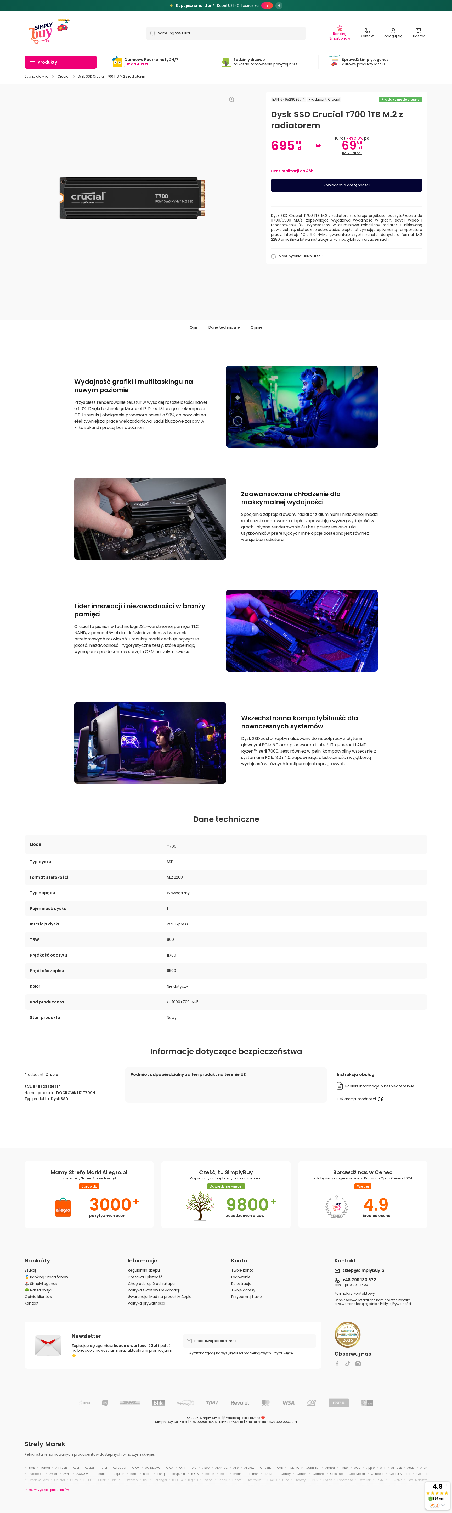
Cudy (74, 1480)
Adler (103, 1468)
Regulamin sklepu (144, 1270)
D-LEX (87, 1480)
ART (382, 1468)
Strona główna (36, 76)
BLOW (195, 1474)
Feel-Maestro (417, 1480)
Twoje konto (242, 1270)
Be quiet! (118, 1474)
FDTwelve (395, 1480)
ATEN (423, 1468)
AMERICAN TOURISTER (304, 1468)
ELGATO (271, 1480)
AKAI (182, 1468)
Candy (286, 1474)
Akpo (206, 1468)
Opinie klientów (38, 1296)
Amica (330, 1468)
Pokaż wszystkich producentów (47, 1490)
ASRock (396, 1468)
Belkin (147, 1474)
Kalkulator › (352, 153)
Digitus (193, 1480)
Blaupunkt (178, 1474)
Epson (327, 1480)
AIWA (169, 1468)
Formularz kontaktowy (355, 1293)
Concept (377, 1474)
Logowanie (241, 1276)
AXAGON (82, 1474)
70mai (45, 1468)
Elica (285, 1480)
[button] (418, 33)
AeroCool (119, 1468)
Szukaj (30, 1270)
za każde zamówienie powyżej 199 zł (265, 62)
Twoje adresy (243, 1290)
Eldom (236, 1480)
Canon (302, 1474)
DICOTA (177, 1480)
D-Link (101, 1480)
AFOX (135, 1468)
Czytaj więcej (283, 1353)
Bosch (209, 1474)
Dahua (116, 1480)
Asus (411, 1468)
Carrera (318, 1474)
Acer (76, 1468)
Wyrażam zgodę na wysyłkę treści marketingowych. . (241, 1353)
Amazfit (265, 1468)
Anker (345, 1468)
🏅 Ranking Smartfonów (46, 1276)
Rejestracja (241, 1283)
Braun (237, 1474)
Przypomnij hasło (246, 1296)
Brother (253, 1474)
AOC (357, 1468)
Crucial (63, 76)
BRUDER (269, 1474)
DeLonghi (160, 1480)
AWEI (66, 1474)
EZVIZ (380, 1480)
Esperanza (345, 1480)
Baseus (100, 1474)
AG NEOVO (152, 1468)
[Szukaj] (150, 33)
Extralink (365, 1480)
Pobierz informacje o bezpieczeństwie (379, 1086)
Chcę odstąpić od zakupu (151, 1283)
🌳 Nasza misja (38, 1290)
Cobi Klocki (357, 1474)
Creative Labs (39, 1480)
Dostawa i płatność (145, 1276)
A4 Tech (61, 1468)
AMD (280, 1468)
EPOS (314, 1480)
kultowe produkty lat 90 (365, 62)
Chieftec (336, 1474)
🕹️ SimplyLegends (41, 1283)
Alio (236, 1468)
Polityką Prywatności (395, 1304)
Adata (89, 1468)
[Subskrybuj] (309, 1341)
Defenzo (132, 1480)
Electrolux (254, 1480)
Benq (161, 1474)
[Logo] (40, 33)
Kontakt (32, 1303)
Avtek (53, 1474)
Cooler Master (399, 1474)
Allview (249, 1468)
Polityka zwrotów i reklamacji (154, 1290)
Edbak (222, 1480)
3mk (32, 1468)
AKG (194, 1468)
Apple (370, 1468)
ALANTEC (221, 1468)
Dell (145, 1480)
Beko (133, 1474)
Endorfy (300, 1480)
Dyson (208, 1480)
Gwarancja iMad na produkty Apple (159, 1296)
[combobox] (226, 33)
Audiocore (36, 1474)
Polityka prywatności (146, 1303)
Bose (223, 1474)
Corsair (421, 1474)
